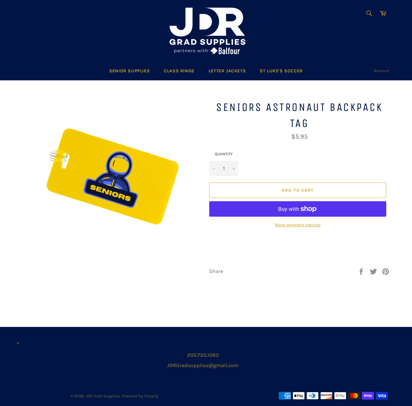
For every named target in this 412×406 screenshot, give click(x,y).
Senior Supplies (129, 71)
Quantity (224, 154)
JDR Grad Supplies (103, 395)
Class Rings (179, 71)
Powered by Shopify (140, 395)
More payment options (298, 225)
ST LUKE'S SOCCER (281, 71)
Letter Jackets (227, 71)
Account (381, 70)
